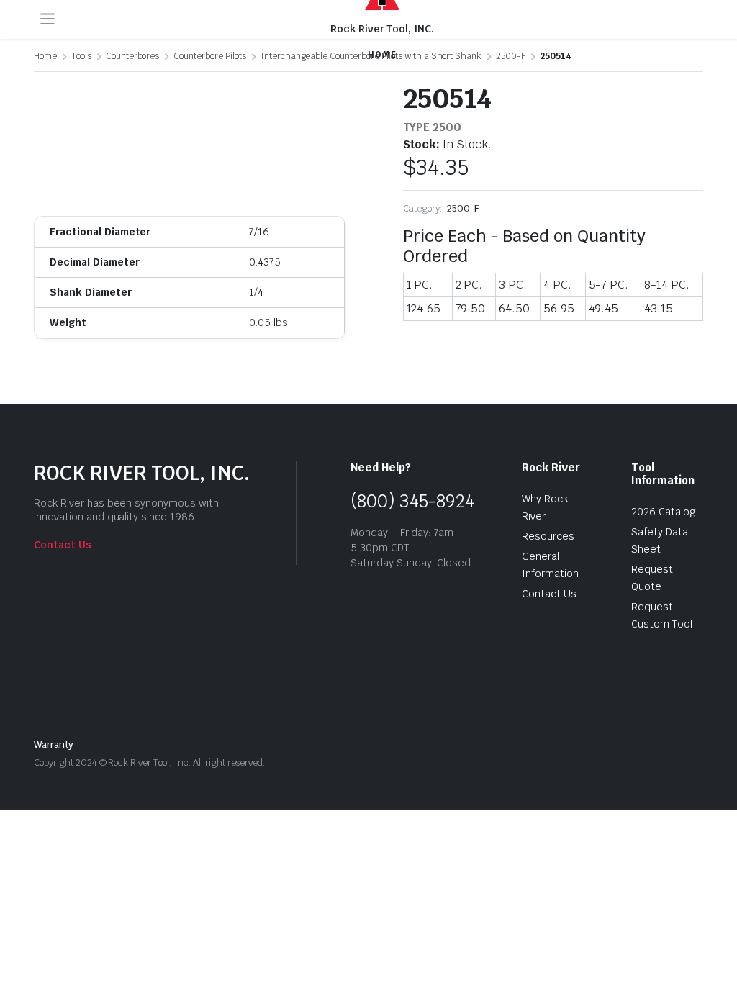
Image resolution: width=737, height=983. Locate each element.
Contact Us (62, 544)
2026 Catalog (663, 511)
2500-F (463, 208)
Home (45, 56)
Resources (548, 536)
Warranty (53, 744)
